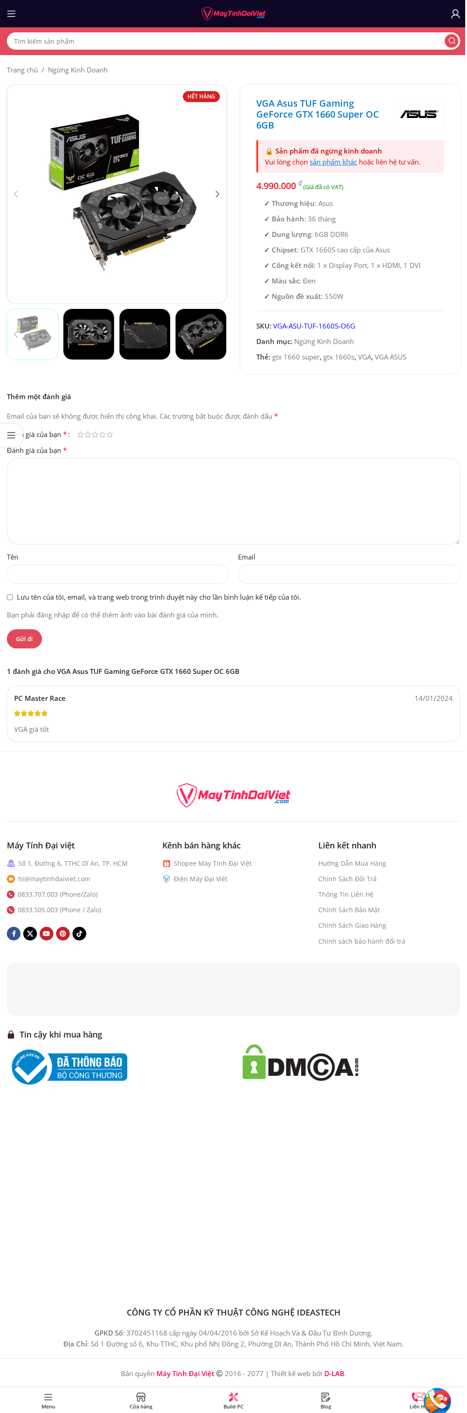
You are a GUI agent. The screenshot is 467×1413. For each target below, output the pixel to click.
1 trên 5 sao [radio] (80, 434)
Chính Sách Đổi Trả (347, 878)
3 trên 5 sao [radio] (95, 434)
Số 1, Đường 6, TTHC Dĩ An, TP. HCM (73, 863)
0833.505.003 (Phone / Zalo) (59, 909)
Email (246, 556)
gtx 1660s (338, 356)
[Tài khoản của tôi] (455, 14)
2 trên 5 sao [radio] (87, 434)
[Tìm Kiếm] (451, 41)
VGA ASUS (390, 356)
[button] (16, 194)
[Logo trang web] (233, 12)
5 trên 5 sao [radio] (109, 434)
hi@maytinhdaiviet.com (54, 878)
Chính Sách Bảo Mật (349, 909)
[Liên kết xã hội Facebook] (14, 933)
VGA (364, 356)
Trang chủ (22, 69)
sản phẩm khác (333, 161)
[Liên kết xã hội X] (30, 933)
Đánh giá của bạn (37, 434)
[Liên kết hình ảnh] (233, 794)
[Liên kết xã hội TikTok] (79, 933)
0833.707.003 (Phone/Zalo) (58, 894)
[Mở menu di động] (11, 14)
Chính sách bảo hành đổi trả (361, 941)
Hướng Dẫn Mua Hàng (352, 863)
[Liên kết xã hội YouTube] (46, 933)
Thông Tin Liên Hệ (346, 894)
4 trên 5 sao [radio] (102, 434)
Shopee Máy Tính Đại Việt (213, 863)
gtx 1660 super (296, 356)
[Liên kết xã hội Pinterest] (63, 933)
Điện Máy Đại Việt (201, 878)
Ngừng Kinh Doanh (78, 69)
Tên (12, 556)
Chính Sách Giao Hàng (352, 925)
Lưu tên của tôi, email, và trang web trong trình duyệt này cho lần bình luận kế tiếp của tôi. (159, 596)
